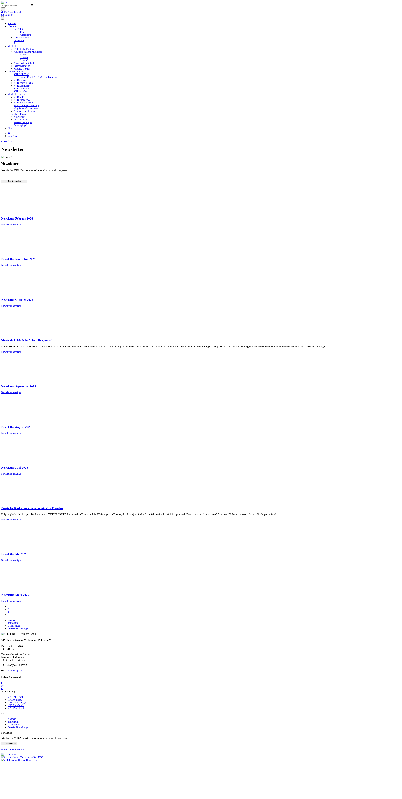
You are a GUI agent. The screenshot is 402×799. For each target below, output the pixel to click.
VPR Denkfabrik (22, 88)
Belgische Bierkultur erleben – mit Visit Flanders (32, 508)
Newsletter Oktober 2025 (17, 299)
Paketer (23, 32)
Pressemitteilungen (23, 122)
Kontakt (12, 620)
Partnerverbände (22, 66)
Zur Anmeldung (14, 181)
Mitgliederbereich (16, 94)
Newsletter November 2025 (18, 259)
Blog (10, 128)
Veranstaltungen (15, 71)
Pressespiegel (20, 125)
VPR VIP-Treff (21, 74)
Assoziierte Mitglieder (25, 63)
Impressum (13, 623)
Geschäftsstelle (21, 37)
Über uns (12, 26)
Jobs (16, 43)
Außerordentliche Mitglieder (28, 51)
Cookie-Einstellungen (18, 628)
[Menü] (2, 18)
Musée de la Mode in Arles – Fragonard (26, 340)
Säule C (24, 60)
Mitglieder (13, 46)
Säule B (24, 57)
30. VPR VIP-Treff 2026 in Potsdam (38, 77)
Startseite (12, 23)
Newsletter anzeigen (11, 224)
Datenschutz (14, 625)
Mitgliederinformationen (26, 108)
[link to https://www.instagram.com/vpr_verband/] (2, 686)
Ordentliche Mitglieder (25, 49)
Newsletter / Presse (17, 114)
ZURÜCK (8, 141)
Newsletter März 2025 (15, 594)
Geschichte (25, 34)
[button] (11, 12)
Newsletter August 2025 (16, 427)
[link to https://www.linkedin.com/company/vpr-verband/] (2, 688)
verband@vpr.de (14, 670)
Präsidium (19, 40)
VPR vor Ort (20, 91)
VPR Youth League (23, 83)
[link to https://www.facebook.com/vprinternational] (2, 683)
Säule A (24, 54)
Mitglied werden (22, 68)
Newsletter (19, 116)
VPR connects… (22, 80)
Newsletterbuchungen (24, 111)
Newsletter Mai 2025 (14, 554)
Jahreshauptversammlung (26, 105)
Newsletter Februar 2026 (17, 218)
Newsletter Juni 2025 (14, 467)
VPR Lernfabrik (22, 85)
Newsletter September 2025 (18, 386)
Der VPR (18, 29)
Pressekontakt (20, 119)
